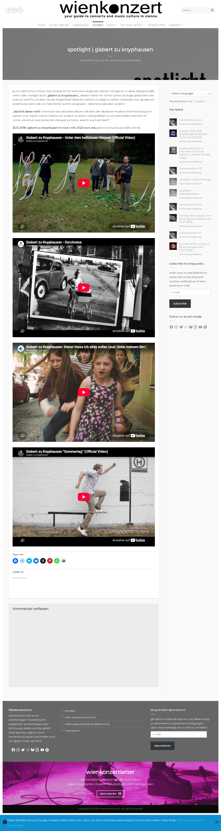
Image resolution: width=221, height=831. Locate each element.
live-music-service (131, 24)
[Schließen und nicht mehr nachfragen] (216, 823)
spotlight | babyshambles (189, 192)
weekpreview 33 (190, 168)
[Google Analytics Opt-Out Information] (5, 823)
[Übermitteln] (212, 10)
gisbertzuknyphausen (110, 127)
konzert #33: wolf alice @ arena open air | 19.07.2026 (194, 247)
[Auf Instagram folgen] (14, 10)
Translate (199, 101)
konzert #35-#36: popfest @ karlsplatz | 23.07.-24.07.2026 (193, 134)
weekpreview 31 (190, 232)
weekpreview (81, 24)
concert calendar (59, 24)
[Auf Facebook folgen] (8, 10)
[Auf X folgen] (20, 10)
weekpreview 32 (190, 204)
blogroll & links (156, 24)
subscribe (180, 303)
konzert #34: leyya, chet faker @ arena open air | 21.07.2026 (195, 219)
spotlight (98, 24)
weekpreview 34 (190, 120)
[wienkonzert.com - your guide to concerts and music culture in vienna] (110, 10)
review (111, 24)
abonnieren (162, 745)
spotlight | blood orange (195, 179)
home (41, 24)
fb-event (133, 127)
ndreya (136, 60)
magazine (175, 24)
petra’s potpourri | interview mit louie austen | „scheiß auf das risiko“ (194, 153)
